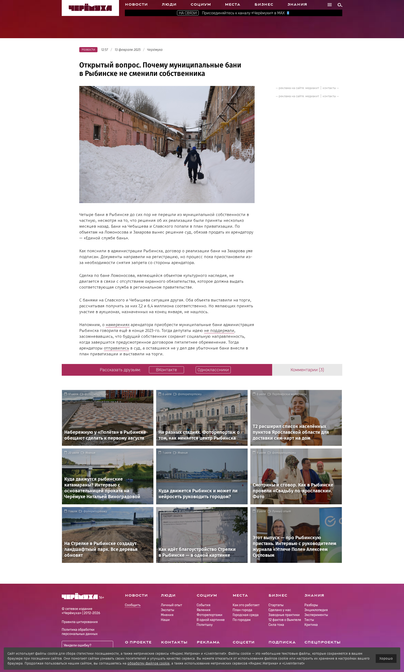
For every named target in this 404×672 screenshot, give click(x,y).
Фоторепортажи (96, 394)
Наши (165, 620)
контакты (329, 88)
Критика (311, 625)
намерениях (118, 324)
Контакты (174, 642)
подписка (282, 642)
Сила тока (276, 625)
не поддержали (219, 330)
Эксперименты (316, 615)
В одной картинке (191, 511)
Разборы (311, 605)
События (203, 605)
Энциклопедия (316, 610)
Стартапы (276, 605)
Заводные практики (284, 615)
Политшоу (205, 625)
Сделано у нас (279, 610)
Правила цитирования (80, 622)
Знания (297, 4)
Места (232, 4)
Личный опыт (281, 511)
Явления (203, 610)
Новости (136, 4)
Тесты (309, 620)
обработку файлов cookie (148, 663)
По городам (242, 620)
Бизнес (263, 4)
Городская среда (246, 615)
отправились (116, 348)
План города (242, 610)
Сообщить (133, 605)
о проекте (138, 642)
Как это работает (246, 605)
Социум (201, 4)
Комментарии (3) (307, 369)
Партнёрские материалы (289, 394)
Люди (169, 4)
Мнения (90, 452)
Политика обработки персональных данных (80, 632)
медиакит (312, 88)
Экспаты (167, 610)
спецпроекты (322, 642)
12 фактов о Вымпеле (284, 620)
